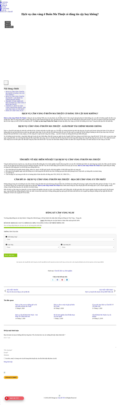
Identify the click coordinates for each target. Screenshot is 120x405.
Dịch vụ (8, 24)
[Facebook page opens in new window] (92, 382)
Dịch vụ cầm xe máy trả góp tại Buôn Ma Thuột (64, 305)
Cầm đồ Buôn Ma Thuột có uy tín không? (101, 315)
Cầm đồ (8, 22)
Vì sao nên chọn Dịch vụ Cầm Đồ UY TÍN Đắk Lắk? (103, 305)
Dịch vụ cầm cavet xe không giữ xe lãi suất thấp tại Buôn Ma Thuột (26, 305)
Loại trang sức (67, 244)
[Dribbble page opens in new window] (97, 382)
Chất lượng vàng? (12, 237)
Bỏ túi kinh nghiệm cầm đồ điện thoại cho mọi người (64, 315)
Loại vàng (10, 244)
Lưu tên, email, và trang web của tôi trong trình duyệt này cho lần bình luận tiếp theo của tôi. (31, 358)
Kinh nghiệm (9, 27)
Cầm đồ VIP (61, 398)
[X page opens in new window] (95, 382)
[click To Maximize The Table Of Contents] (6, 82)
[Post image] (9, 307)
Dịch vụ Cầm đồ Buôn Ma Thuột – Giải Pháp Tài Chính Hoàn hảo (26, 315)
